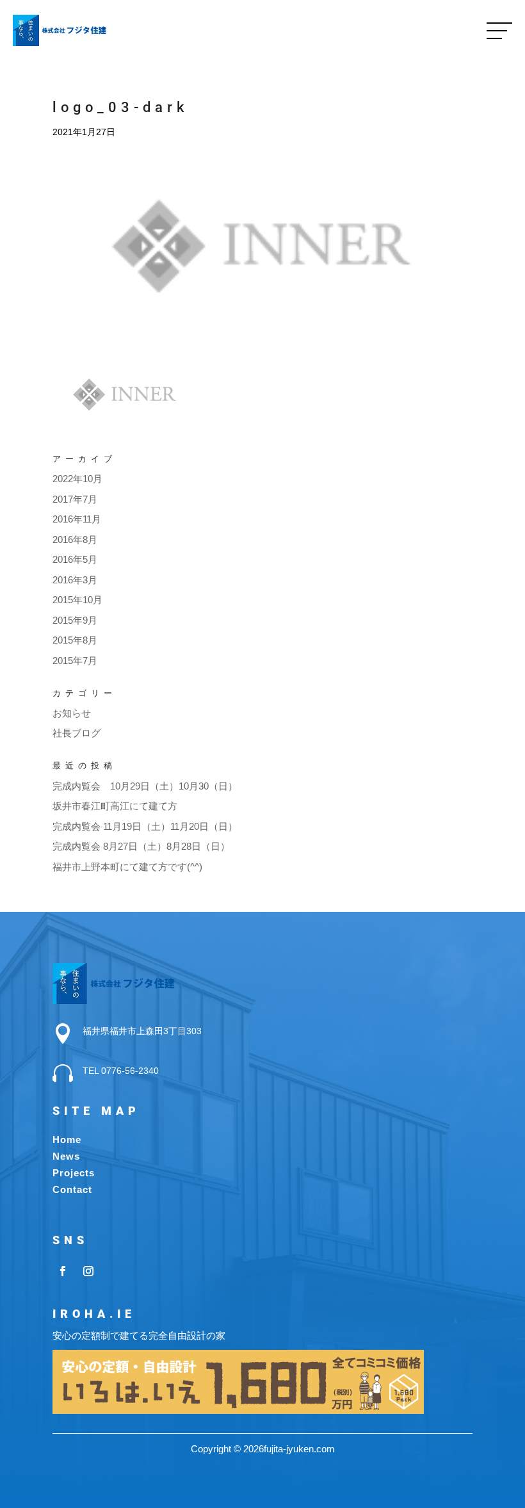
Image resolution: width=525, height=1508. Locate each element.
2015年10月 (77, 599)
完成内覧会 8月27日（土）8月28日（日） (141, 846)
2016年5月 (74, 559)
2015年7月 (74, 660)
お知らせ (71, 713)
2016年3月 (74, 579)
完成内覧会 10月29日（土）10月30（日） (145, 786)
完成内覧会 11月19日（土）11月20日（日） (145, 826)
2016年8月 (74, 539)
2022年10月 (77, 478)
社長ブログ (76, 732)
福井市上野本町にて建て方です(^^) (127, 866)
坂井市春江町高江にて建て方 (114, 805)
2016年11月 (76, 519)
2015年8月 (74, 640)
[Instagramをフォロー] (88, 1271)
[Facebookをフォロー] (62, 1271)
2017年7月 (74, 499)
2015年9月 (74, 620)
